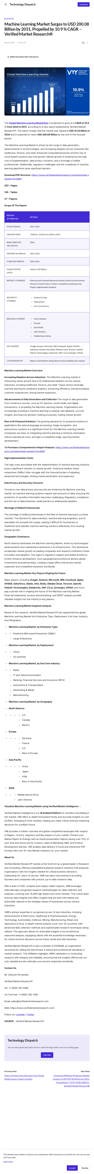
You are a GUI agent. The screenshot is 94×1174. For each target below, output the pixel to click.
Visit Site (47, 1055)
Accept (72, 1168)
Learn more (8, 1161)
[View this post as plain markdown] (83, 42)
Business (9, 19)
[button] (6, 4)
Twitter (30, 1014)
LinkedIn (20, 1014)
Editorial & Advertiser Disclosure (24, 57)
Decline (85, 1168)
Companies (83, 4)
